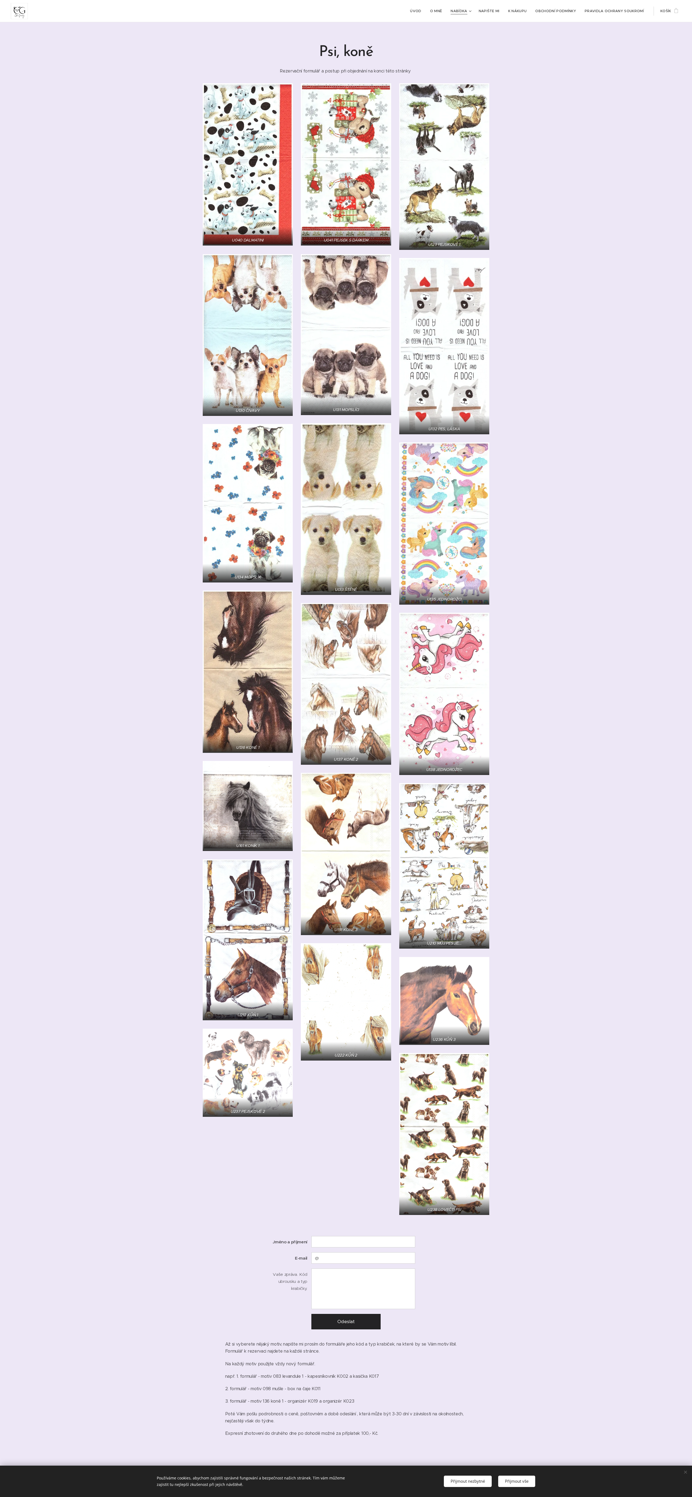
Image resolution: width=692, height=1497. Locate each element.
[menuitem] (417, 11)
